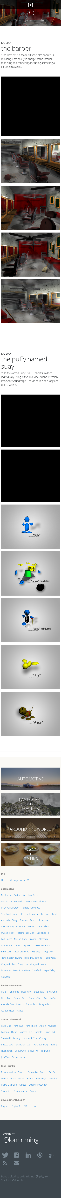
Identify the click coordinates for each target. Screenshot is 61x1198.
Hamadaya (41, 1078)
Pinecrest (44, 920)
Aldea (12, 1078)
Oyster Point (7, 945)
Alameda (5, 920)
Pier (18, 945)
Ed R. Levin (6, 951)
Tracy (14, 920)
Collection (6, 976)
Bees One (26, 991)
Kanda (30, 1078)
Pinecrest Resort (28, 920)
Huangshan (7, 1050)
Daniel (43, 1072)
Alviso (44, 964)
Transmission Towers (11, 957)
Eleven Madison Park (11, 1072)
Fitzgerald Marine (30, 914)
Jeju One (45, 1050)
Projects (5, 1106)
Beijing (54, 1044)
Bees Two (39, 991)
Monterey (6, 970)
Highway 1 (28, 945)
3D (25, 1106)
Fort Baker (6, 939)
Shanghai (20, 1044)
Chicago (43, 1038)
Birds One (52, 991)
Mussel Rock (7, 932)
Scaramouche (20, 1091)
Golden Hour (7, 1010)
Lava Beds (33, 895)
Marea (4, 1078)
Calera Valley (7, 926)
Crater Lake (20, 895)
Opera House (19, 1057)
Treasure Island (48, 914)
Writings (14, 880)
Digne (14, 1032)
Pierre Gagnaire (9, 1084)
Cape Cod (50, 1032)
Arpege (22, 1084)
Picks (3, 991)
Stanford (36, 970)
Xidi (29, 1044)
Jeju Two (5, 1057)
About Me (25, 880)
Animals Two (7, 1004)
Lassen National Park (11, 901)
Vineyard (5, 964)
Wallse (21, 1078)
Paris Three (31, 1025)
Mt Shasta (6, 895)
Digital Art (17, 1106)
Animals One (50, 998)
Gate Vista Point (43, 945)
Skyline (32, 939)
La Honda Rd (42, 932)
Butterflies (31, 1004)
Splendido (6, 1091)
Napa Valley (42, 926)
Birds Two (6, 998)
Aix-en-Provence (48, 1025)
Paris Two (18, 1025)
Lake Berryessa (20, 964)
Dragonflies (45, 1004)
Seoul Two (33, 1050)
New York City (30, 1038)
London (5, 1032)
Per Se (52, 1072)
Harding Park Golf (25, 932)
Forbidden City (41, 1044)
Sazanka (52, 1078)
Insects (20, 1004)
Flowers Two (35, 998)
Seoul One (20, 1050)
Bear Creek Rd (21, 951)
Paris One (6, 1025)
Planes (20, 1010)
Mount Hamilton (21, 970)
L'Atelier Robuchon (38, 1084)
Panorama (14, 991)
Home (4, 880)
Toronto (38, 1032)
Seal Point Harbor (10, 914)
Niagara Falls (26, 1032)
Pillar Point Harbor (10, 907)
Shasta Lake (7, 1044)
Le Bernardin (31, 1072)
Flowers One (20, 998)
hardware (34, 1106)
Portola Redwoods (31, 907)
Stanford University (10, 1038)
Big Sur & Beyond (33, 957)
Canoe (33, 1091)
